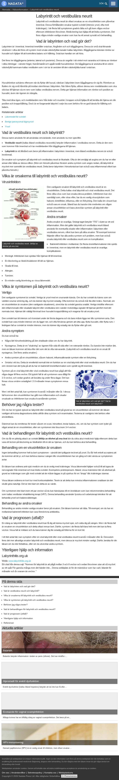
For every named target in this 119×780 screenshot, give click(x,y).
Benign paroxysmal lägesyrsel (19, 121)
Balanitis (7, 650)
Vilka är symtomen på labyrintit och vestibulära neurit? (28, 600)
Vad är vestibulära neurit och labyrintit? (21, 591)
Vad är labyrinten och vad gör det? (19, 586)
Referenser (9, 623)
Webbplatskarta (66, 772)
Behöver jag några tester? (16, 605)
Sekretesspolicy (35, 772)
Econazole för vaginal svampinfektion (23, 712)
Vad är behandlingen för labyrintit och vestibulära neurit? (29, 609)
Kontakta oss (50, 772)
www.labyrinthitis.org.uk (20, 561)
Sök (101, 3)
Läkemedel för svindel (15, 116)
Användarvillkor (18, 772)
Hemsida (6, 9)
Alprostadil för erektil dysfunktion (21, 681)
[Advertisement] (18, 28)
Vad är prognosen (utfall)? (16, 614)
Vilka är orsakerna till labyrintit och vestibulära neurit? (28, 595)
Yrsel (7, 126)
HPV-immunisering (13, 742)
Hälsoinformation (20, 9)
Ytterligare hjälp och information (18, 618)
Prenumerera (70, 776)
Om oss (5, 772)
